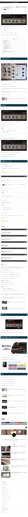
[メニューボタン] (1, 1)
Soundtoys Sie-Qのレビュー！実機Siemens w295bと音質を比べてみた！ (16, 401)
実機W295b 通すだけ (7, 46)
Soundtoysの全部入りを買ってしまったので (8, 51)
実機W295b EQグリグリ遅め (8, 48)
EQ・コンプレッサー (5, 489)
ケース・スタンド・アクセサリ (6, 496)
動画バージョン (5, 50)
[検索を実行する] (26, 427)
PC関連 (3, 492)
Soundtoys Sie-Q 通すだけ (8, 44)
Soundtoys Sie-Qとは (6, 40)
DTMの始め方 (4, 481)
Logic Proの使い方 (5, 484)
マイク (3, 502)
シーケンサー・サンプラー (5, 499)
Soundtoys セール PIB (14, 355)
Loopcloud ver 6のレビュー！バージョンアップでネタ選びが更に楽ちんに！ (17, 184)
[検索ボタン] (27, 1)
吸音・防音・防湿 (4, 508)
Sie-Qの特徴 (4, 41)
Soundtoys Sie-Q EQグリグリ (8, 45)
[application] (14, 176)
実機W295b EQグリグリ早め (8, 47)
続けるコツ (4, 486)
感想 (5, 49)
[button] (3, 422)
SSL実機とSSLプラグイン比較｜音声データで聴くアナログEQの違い (16, 308)
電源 (3, 511)
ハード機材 (4, 487)
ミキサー (3, 505)
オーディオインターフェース (6, 493)
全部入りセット (9, 28)
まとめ (4, 52)
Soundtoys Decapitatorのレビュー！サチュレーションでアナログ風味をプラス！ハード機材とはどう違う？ (17, 407)
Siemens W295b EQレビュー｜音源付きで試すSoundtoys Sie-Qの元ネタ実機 (17, 98)
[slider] (26, 176)
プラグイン (5, 9)
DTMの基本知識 (4, 483)
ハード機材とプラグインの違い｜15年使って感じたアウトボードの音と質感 (17, 302)
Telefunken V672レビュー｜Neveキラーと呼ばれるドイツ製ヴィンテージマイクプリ (17, 395)
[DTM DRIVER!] (14, 1)
